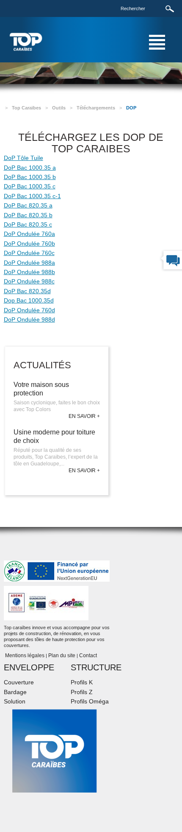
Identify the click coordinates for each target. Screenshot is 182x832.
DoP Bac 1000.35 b (30, 177)
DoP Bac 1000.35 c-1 (32, 196)
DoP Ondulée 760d (29, 310)
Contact (88, 655)
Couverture (19, 682)
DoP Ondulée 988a (29, 262)
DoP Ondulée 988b (29, 272)
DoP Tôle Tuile (23, 157)
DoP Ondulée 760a (29, 233)
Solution (14, 701)
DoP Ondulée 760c (29, 252)
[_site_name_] (26, 41)
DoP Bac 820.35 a (28, 205)
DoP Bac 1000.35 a (30, 167)
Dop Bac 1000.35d (29, 300)
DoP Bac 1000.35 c (29, 186)
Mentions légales (24, 655)
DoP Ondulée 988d (29, 319)
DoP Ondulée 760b (29, 243)
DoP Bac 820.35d (27, 291)
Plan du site (61, 655)
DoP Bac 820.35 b (28, 215)
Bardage (15, 692)
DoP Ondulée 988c (29, 281)
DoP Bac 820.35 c (28, 224)
